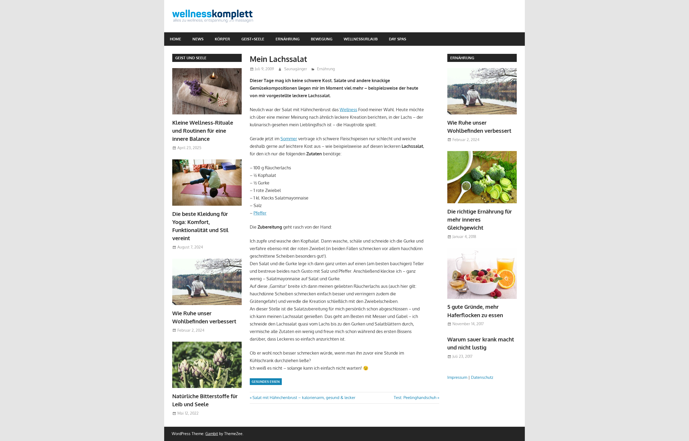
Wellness (348, 109)
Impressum (457, 377)
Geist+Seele (252, 39)
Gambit (211, 433)
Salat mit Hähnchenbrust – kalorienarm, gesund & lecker (303, 397)
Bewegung (321, 39)
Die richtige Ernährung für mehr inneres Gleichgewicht (479, 219)
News (197, 39)
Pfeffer (260, 213)
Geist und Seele (190, 57)
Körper (222, 39)
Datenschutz (482, 377)
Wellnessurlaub (361, 39)
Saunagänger (295, 68)
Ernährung (288, 39)
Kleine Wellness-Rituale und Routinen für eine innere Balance (202, 130)
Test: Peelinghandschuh (415, 397)
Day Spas (397, 39)
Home (175, 39)
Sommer (288, 138)
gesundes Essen (266, 382)
